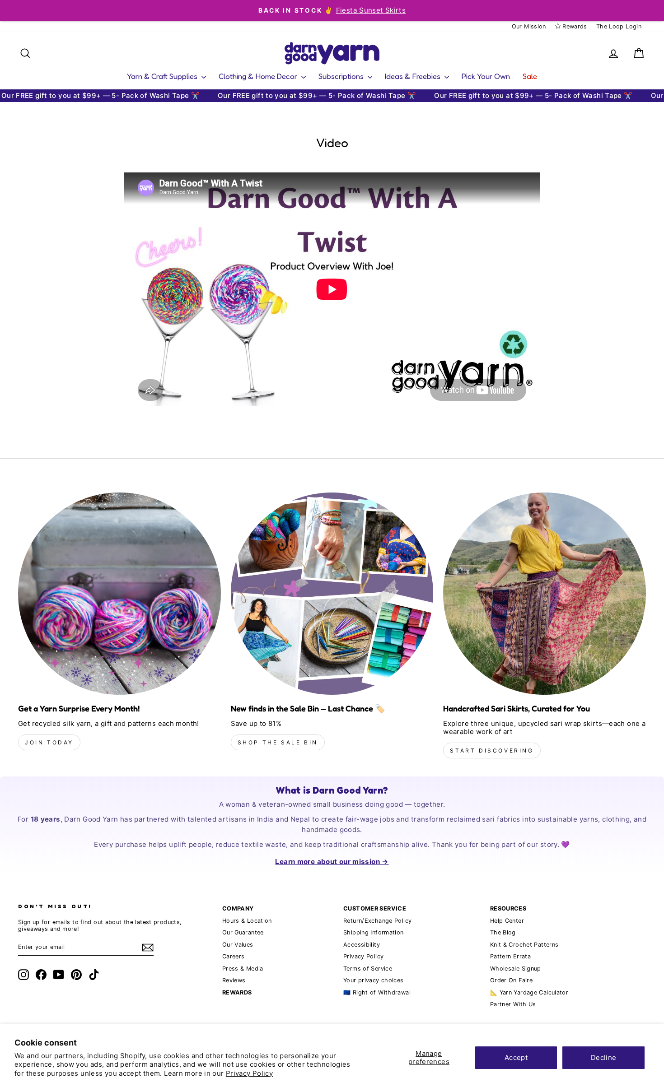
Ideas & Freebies (413, 76)
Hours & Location (247, 920)
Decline (604, 1057)
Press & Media (242, 968)
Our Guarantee (243, 932)
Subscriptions (341, 76)
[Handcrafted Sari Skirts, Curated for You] (544, 594)
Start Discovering (491, 750)
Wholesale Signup (515, 968)
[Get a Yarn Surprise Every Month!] (119, 594)
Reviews (234, 980)
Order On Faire (511, 980)
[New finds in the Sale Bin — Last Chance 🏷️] (332, 594)
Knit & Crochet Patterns (524, 944)
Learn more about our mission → (331, 861)
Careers (233, 956)
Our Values (237, 944)
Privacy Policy (249, 1073)
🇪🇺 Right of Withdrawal (377, 992)
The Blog (503, 932)
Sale (530, 76)
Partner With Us (513, 1004)
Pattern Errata (510, 956)
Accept (516, 1057)
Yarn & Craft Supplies (163, 76)
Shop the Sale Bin (278, 742)
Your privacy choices (373, 980)
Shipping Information (373, 932)
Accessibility (361, 944)
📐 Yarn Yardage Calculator (529, 992)
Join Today (49, 742)
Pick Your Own (486, 76)
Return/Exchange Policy (377, 920)
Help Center (507, 920)
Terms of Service (367, 968)
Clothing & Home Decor (259, 76)
